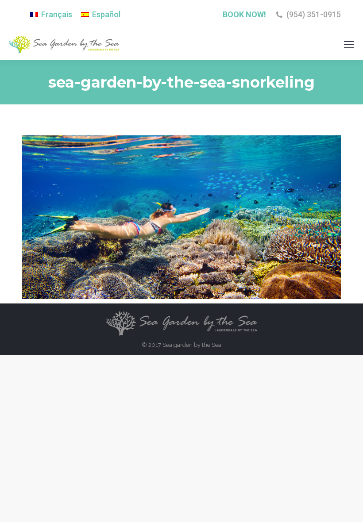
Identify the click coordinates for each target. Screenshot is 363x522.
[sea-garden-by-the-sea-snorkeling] (181, 217)
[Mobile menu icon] (349, 44)
